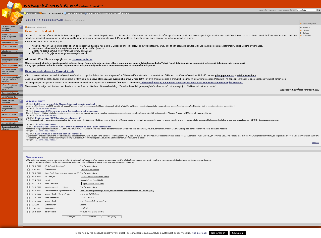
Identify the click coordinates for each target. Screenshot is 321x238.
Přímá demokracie (9, 46)
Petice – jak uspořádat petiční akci (9, 37)
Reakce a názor (87, 198)
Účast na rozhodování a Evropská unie (49, 71)
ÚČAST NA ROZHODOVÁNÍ (45, 20)
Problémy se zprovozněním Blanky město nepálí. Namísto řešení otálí (64, 104)
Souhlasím (238, 233)
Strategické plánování (10, 93)
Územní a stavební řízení (12, 119)
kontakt (293, 10)
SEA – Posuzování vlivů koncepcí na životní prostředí (11, 79)
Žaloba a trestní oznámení (8, 102)
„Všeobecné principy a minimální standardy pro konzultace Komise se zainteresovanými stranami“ (191, 82)
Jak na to (306, 28)
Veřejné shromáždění (10, 42)
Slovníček (307, 36)
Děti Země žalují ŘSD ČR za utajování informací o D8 (58, 118)
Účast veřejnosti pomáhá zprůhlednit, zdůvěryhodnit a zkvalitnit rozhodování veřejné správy (117, 191)
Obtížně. (83, 205)
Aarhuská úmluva (9, 114)
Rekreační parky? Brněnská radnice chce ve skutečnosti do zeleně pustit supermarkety (72, 127)
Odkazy (306, 33)
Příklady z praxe (309, 24)
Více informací (199, 232)
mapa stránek (283, 10)
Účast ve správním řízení (12, 66)
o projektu (272, 10)
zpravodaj (263, 10)
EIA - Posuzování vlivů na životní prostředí (9, 71)
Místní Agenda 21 (9, 97)
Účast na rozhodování (46, 108)
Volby (4, 55)
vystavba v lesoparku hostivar (92, 212)
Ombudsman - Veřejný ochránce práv (9, 109)
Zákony (306, 30)
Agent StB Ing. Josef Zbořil (92, 180)
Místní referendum (9, 51)
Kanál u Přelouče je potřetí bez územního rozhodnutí (58, 134)
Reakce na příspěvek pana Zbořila (95, 177)
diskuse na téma (82, 59)
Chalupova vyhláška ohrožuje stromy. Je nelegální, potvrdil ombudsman (66, 111)
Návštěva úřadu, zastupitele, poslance (8, 29)
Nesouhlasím (218, 233)
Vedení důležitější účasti (89, 194)
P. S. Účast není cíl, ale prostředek (94, 201)
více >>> (315, 143)
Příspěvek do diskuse (88, 166)
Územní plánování (9, 123)
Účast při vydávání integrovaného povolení (9, 87)
